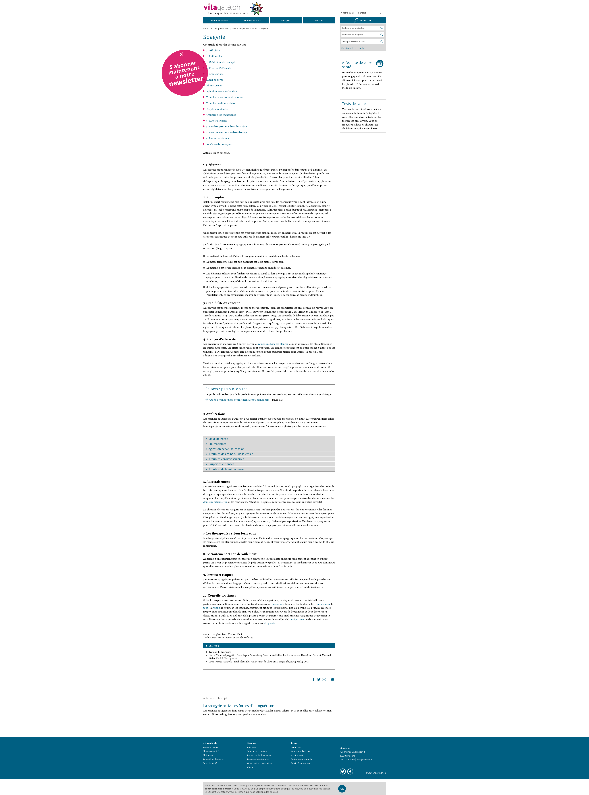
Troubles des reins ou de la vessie (225, 97)
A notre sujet (347, 12)
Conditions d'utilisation (301, 751)
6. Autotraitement (216, 120)
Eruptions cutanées (217, 109)
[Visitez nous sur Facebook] (350, 771)
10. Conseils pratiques (218, 144)
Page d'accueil (210, 28)
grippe (216, 608)
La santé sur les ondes (213, 759)
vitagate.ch (210, 743)
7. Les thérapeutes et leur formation (226, 126)
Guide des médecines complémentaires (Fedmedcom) (240, 399)
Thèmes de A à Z (211, 751)
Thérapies (208, 755)
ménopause (297, 619)
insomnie (278, 604)
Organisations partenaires (259, 763)
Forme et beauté (211, 747)
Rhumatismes (214, 85)
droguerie (269, 623)
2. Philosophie (214, 56)
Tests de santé (210, 763)
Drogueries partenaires (258, 759)
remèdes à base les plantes (273, 344)
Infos (294, 743)
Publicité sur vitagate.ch (302, 763)
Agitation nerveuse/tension (221, 91)
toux (205, 608)
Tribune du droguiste (257, 751)
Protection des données (302, 759)
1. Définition (213, 50)
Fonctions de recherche (353, 48)
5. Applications (214, 74)
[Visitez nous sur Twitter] (343, 771)
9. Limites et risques (217, 138)
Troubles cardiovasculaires (221, 103)
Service (251, 743)
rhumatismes (322, 604)
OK (342, 788)
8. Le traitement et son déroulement (226, 132)
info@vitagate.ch (365, 759)
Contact (362, 12)
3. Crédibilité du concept (220, 62)
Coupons (251, 747)
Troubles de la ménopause (221, 115)
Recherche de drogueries (259, 755)
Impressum (296, 747)
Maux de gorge (214, 80)
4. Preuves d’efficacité (218, 68)
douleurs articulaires (215, 502)
